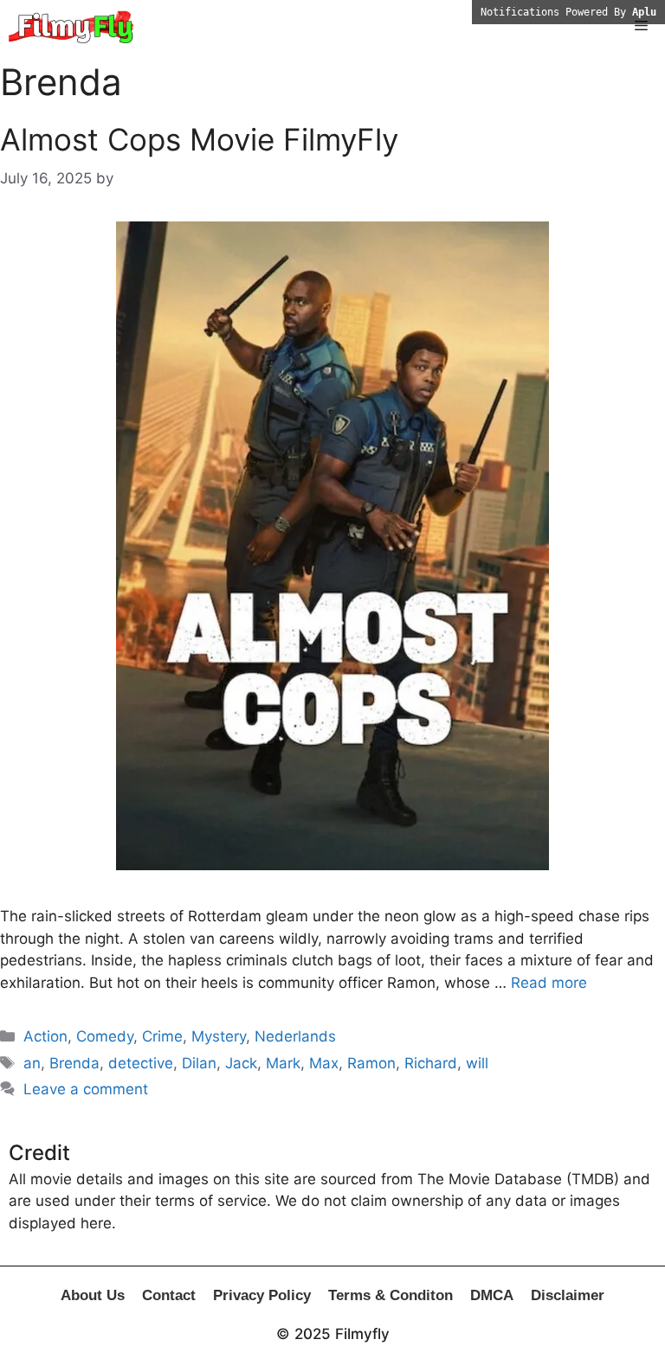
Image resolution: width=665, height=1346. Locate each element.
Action (45, 1036)
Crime (162, 1036)
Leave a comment (85, 1089)
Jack (241, 1063)
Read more (549, 982)
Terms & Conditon (390, 1295)
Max (324, 1063)
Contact (169, 1295)
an (32, 1063)
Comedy (104, 1036)
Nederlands (295, 1036)
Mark (283, 1063)
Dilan (199, 1063)
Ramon (371, 1063)
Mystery (218, 1036)
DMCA (491, 1295)
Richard (430, 1063)
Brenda (74, 1063)
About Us (93, 1295)
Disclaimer (567, 1295)
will (477, 1063)
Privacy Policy (262, 1295)
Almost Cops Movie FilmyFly (199, 139)
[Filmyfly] (71, 26)
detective (140, 1063)
